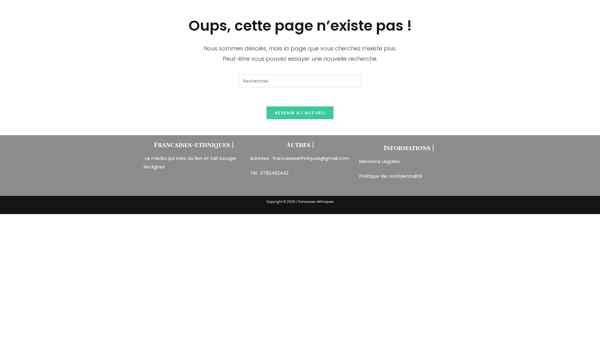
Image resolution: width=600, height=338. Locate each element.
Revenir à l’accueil (300, 113)
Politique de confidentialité (390, 176)
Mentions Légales (380, 161)
